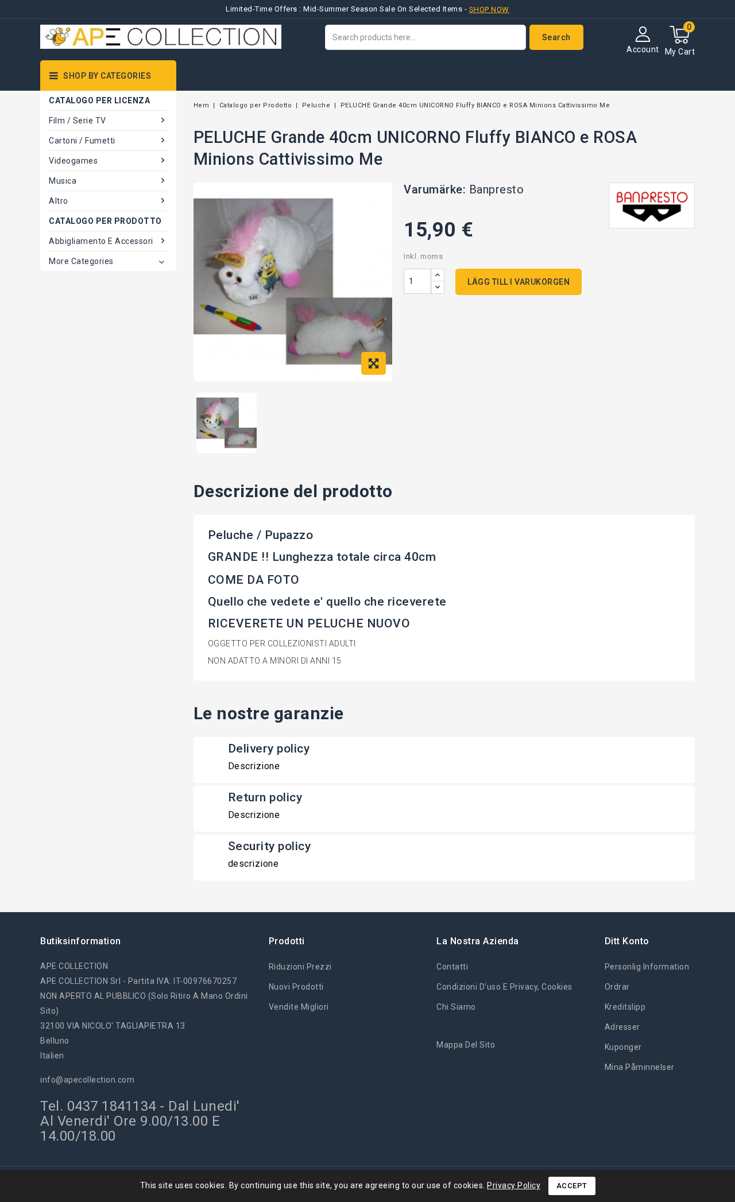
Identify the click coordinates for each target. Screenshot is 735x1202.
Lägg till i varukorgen (518, 281)
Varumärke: (435, 189)
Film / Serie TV (77, 120)
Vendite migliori (299, 1006)
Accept (571, 1185)
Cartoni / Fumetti (82, 140)
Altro (58, 200)
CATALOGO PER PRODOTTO (105, 221)
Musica (62, 180)
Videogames (73, 160)
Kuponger (623, 1047)
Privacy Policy (513, 1185)
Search (556, 37)
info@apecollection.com (87, 1079)
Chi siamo (456, 1006)
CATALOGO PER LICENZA (99, 100)
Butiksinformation (80, 941)
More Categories (81, 261)
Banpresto (496, 189)
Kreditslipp (625, 1006)
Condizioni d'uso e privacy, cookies (504, 986)
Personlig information (647, 966)
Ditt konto (627, 941)
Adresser (622, 1027)
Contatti (452, 966)
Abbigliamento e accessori (101, 241)
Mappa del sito (465, 1044)
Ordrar (617, 986)
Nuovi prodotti (296, 986)
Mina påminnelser (640, 1067)
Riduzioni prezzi (300, 966)
